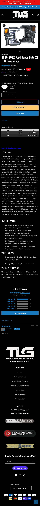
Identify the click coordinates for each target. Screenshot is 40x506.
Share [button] (6, 120)
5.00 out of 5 (25, 293)
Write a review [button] (20, 313)
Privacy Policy (20, 399)
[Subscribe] (33, 461)
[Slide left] (16, 51)
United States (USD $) (19, 488)
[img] (6, 326)
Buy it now (20, 113)
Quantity (4, 91)
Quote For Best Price (20, 107)
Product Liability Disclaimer (20, 381)
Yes (12, 87)
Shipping (3, 72)
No (4, 87)
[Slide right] (24, 51)
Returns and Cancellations (20, 386)
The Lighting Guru (22, 502)
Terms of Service (20, 377)
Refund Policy (20, 390)
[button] (2, 14)
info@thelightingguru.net (21, 410)
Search (20, 372)
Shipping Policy (20, 394)
